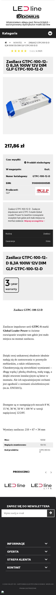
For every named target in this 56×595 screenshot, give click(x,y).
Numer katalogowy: (16, 176)
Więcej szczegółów (34, 221)
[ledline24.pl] (28, 12)
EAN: (8, 183)
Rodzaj (9, 233)
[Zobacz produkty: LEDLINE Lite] (41, 486)
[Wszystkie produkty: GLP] (42, 191)
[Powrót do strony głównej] (6, 42)
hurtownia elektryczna (27, 584)
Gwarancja (10, 241)
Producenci (21, 471)
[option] (14, 486)
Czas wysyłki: (13, 159)
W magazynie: (14, 169)
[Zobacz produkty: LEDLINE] (14, 486)
